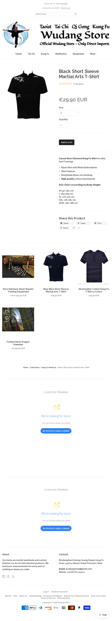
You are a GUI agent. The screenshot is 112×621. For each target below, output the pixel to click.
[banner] (56, 34)
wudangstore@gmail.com (79, 569)
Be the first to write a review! (56, 430)
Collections (34, 367)
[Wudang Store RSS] (13, 576)
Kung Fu (45, 54)
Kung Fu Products (48, 367)
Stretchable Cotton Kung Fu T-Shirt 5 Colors (94, 290)
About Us (23, 596)
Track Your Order (98, 596)
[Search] (75, 14)
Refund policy (63, 598)
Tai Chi (31, 54)
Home (25, 367)
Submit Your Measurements (76, 596)
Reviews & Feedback (52, 596)
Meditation (60, 54)
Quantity (63, 119)
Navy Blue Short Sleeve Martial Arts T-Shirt (56, 290)
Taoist (18, 54)
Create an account (59, 592)
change (64, 4)
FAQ (15, 596)
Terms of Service (48, 598)
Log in (46, 592)
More (93, 54)
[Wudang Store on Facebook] (3, 576)
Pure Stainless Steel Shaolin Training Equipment (18, 290)
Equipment (78, 54)
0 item (50, 8)
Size (61, 107)
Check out (65, 8)
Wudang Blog (35, 596)
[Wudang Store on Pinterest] (8, 576)
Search (8, 596)
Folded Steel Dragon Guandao (18, 343)
